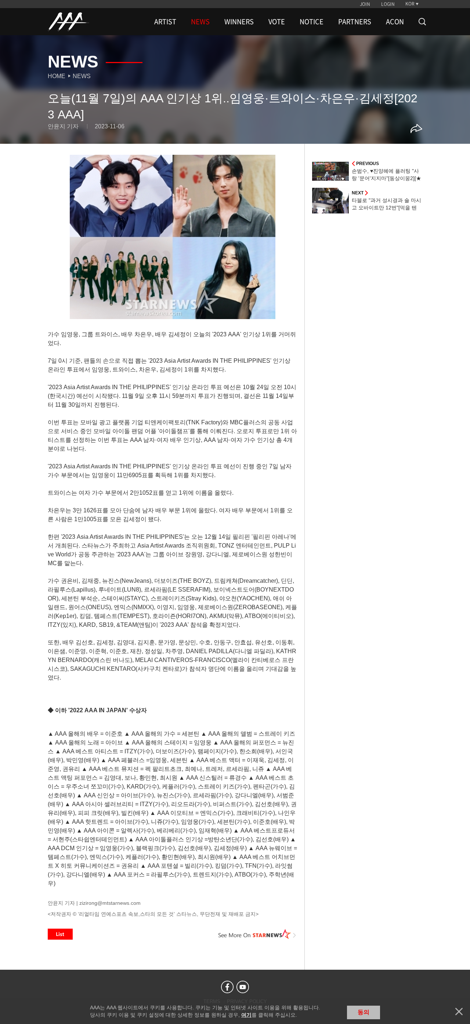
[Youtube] (242, 987)
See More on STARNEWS (257, 934)
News (82, 76)
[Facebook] (227, 987)
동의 (363, 1012)
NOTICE (311, 21)
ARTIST (165, 21)
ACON (395, 21)
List (60, 934)
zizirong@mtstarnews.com (110, 903)
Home (56, 76)
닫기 (459, 1011)
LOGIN (388, 4)
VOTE (276, 21)
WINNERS (239, 21)
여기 (246, 1015)
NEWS (200, 21)
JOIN (365, 4)
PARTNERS (354, 21)
